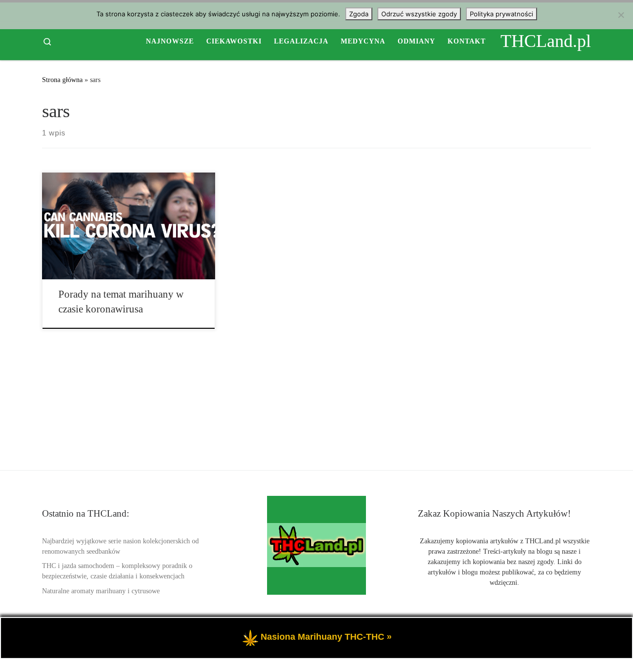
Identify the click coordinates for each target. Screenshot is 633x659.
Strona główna (62, 80)
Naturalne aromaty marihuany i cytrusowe (101, 591)
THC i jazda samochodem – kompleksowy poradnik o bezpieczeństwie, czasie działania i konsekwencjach (117, 571)
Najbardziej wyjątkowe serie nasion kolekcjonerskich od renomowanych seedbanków (120, 546)
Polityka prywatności (501, 14)
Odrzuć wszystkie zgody (419, 14)
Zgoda (358, 14)
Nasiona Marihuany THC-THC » (326, 637)
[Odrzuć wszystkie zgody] (621, 15)
